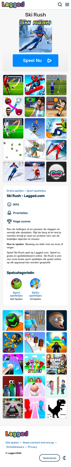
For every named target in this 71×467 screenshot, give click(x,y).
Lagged (13, 4)
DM (64, 458)
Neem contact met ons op (38, 442)
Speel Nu (32, 60)
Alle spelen (12, 442)
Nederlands (49, 458)
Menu (67, 4)
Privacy (32, 447)
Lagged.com (17, 434)
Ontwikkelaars (15, 447)
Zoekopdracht (60, 4)
